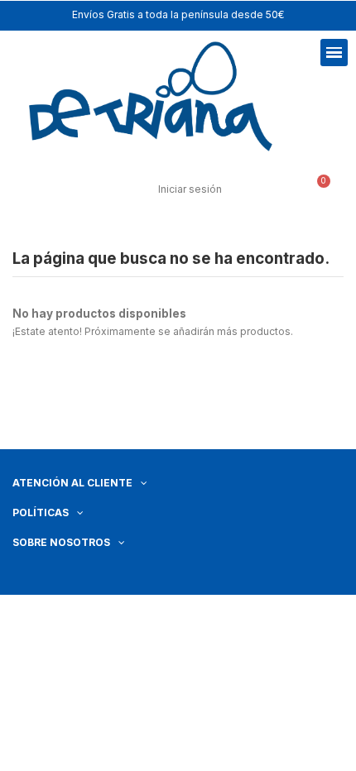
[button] (58, 187)
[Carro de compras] (316, 190)
